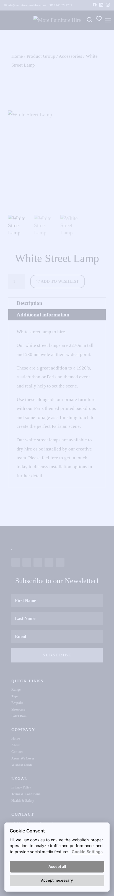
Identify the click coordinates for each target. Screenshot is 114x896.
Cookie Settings (87, 851)
